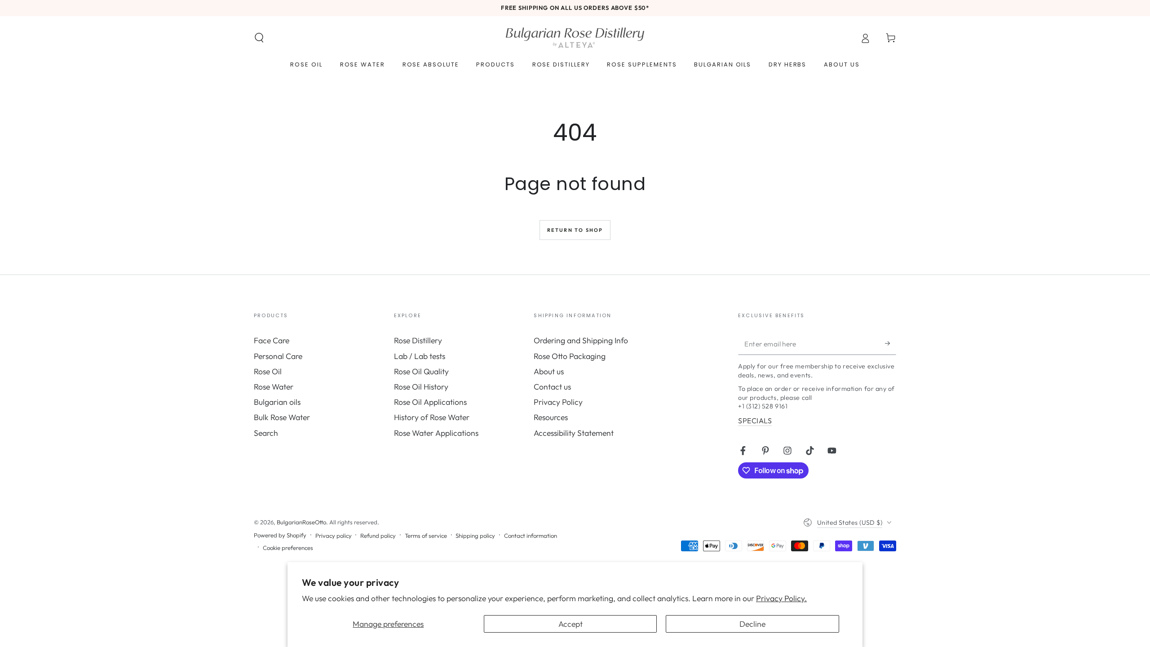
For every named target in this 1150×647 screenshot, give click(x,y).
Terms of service (426, 535)
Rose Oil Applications (430, 402)
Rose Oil (268, 371)
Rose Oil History (421, 386)
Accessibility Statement (574, 433)
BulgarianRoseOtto (301, 522)
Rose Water (273, 386)
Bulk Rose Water (282, 417)
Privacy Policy (558, 402)
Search (266, 433)
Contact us (552, 386)
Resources (551, 417)
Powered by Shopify (280, 535)
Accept (570, 624)
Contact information (530, 535)
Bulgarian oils (277, 402)
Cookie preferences (288, 547)
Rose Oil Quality (421, 371)
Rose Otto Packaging (570, 356)
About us (549, 371)
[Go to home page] (575, 37)
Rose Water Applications (436, 433)
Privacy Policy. (781, 598)
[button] (259, 38)
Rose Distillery (418, 340)
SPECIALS (755, 420)
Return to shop (575, 230)
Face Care (271, 340)
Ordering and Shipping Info (581, 340)
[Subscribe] (890, 343)
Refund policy (378, 535)
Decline (752, 624)
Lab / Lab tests (419, 356)
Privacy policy (333, 535)
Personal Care (278, 356)
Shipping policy (475, 535)
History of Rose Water (431, 417)
